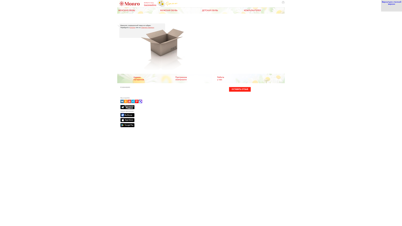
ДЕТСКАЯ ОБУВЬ (210, 10)
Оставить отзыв (240, 89)
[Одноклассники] (126, 101)
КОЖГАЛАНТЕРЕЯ (252, 10)
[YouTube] (129, 101)
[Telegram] (133, 101)
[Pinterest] (137, 101)
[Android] (122, 124)
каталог (132, 27)
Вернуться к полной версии (391, 3)
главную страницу (147, 27)
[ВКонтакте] (122, 101)
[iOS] (122, 119)
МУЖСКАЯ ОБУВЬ (168, 10)
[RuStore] (122, 114)
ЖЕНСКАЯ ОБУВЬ (126, 10)
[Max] (140, 101)
